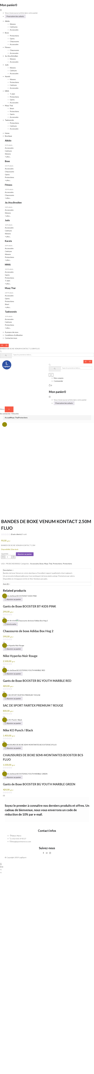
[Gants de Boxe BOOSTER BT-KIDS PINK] (20, 596)
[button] (50, 385)
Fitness (8, 47)
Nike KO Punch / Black (18, 730)
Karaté (7, 76)
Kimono (13, 24)
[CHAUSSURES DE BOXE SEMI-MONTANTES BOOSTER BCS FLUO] (30, 744)
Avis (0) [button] (6, 584)
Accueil (7, 418)
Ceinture (13, 70)
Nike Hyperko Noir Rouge (20, 656)
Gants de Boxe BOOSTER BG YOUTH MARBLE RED (37, 680)
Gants (12, 39)
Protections (14, 36)
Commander (58, 381)
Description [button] (7, 570)
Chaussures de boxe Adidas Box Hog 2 (28, 631)
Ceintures (14, 27)
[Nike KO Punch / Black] (12, 720)
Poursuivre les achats (15, 16)
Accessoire (14, 30)
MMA (7, 91)
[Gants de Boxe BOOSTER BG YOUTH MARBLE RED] (24, 670)
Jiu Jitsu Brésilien (11, 56)
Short (12, 108)
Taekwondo (9, 120)
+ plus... (8, 157)
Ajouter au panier (25, 554)
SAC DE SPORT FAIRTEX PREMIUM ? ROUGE (33, 705)
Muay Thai (14, 418)
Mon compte (58, 378)
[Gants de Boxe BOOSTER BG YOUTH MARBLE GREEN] (25, 774)
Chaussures (14, 41)
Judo (7, 65)
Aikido (7, 21)
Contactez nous (11, 338)
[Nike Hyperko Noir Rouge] (13, 645)
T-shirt (12, 94)
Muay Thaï (9, 105)
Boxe (7, 33)
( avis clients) (16, 534)
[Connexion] (1, 864)
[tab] (47, 570)
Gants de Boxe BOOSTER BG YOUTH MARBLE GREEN (39, 784)
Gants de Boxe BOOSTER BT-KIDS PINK (29, 606)
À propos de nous (11, 332)
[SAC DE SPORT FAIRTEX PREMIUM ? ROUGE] (21, 695)
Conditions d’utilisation (14, 335)
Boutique (8, 136)
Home (7, 133)
